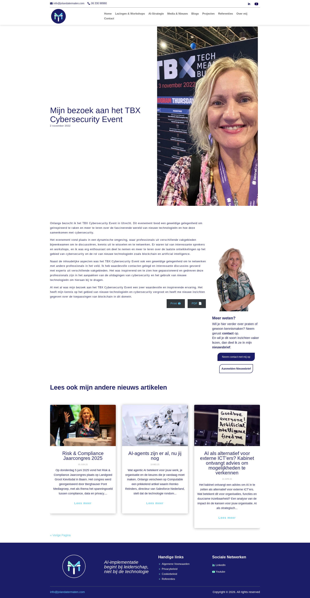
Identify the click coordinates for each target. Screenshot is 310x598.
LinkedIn (221, 565)
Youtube (220, 571)
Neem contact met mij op (236, 356)
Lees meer (83, 503)
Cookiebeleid (169, 574)
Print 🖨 (175, 303)
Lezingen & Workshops (130, 14)
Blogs (195, 14)
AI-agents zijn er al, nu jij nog (154, 456)
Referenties (225, 14)
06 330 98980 (99, 3)
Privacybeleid (169, 569)
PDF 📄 (197, 303)
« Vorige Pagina (60, 535)
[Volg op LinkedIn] (249, 3)
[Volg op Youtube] (256, 3)
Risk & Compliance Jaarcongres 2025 (83, 456)
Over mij (241, 14)
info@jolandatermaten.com (68, 3)
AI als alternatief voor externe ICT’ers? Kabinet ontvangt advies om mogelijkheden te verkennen (227, 463)
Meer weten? (224, 318)
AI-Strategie (156, 14)
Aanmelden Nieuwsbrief (236, 368)
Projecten (208, 14)
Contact (109, 18)
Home (108, 14)
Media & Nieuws (177, 14)
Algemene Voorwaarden (176, 564)
